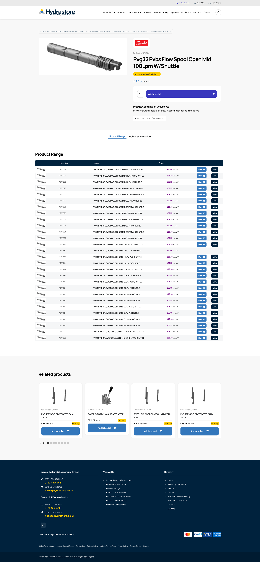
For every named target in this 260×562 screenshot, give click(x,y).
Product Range (117, 136)
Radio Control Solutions (116, 492)
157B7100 (62, 257)
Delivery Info (80, 546)
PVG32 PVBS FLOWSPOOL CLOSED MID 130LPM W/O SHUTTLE (118, 338)
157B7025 (62, 225)
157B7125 (62, 313)
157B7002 (62, 207)
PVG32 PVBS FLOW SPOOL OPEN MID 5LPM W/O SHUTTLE (117, 306)
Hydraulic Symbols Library (179, 496)
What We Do (134, 12)
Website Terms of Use (108, 546)
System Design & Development (119, 480)
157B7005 (62, 219)
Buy (200, 169)
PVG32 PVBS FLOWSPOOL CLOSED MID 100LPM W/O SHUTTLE (118, 331)
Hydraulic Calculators (181, 12)
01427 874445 (184, 3)
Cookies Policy (135, 546)
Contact (207, 12)
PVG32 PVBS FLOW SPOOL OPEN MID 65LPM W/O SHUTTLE (117, 319)
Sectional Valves (97, 31)
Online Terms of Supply (65, 546)
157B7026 (62, 188)
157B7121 (62, 288)
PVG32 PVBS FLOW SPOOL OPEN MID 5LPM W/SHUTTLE (116, 313)
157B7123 (62, 325)
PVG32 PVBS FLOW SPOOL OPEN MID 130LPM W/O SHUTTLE (117, 269)
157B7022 (62, 213)
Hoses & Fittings (113, 488)
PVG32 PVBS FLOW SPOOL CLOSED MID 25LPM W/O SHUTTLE (118, 194)
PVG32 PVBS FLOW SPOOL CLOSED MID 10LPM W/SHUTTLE (117, 182)
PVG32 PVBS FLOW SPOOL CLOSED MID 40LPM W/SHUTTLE (117, 213)
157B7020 (62, 182)
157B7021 (62, 200)
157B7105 (62, 307)
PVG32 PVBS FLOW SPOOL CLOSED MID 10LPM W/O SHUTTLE (118, 176)
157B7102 (62, 294)
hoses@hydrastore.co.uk (59, 514)
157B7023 (62, 238)
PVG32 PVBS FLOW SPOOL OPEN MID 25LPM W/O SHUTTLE (117, 281)
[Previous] (40, 443)
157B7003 (62, 232)
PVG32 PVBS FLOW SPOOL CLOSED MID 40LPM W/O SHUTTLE (118, 207)
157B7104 (62, 244)
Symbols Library (160, 12)
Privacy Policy (123, 546)
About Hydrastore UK (177, 484)
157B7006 (62, 338)
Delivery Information (140, 136)
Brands (147, 12)
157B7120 (62, 263)
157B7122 (62, 300)
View (215, 169)
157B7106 (62, 269)
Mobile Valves (84, 31)
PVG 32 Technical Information (147, 118)
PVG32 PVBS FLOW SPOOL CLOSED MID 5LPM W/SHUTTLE (117, 225)
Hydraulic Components (113, 12)
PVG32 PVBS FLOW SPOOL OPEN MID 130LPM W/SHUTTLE (117, 275)
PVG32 (108, 31)
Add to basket (154, 93)
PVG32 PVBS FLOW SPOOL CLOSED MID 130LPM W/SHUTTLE (118, 188)
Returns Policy (92, 546)
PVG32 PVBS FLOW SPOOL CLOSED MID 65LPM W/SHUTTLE (117, 238)
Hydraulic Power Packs (116, 484)
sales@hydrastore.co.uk (59, 489)
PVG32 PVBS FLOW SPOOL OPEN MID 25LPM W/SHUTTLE (116, 288)
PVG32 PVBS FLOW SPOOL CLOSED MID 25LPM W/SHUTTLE (117, 200)
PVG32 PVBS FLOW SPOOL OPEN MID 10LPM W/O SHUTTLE (117, 257)
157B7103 (62, 319)
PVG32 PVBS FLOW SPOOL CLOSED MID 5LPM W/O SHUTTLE (118, 219)
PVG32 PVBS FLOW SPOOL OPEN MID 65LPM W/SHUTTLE (116, 325)
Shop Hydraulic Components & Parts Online (62, 31)
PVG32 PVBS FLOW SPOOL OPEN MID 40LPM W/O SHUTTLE (117, 294)
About (196, 12)
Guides (171, 492)
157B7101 (62, 282)
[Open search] (218, 12)
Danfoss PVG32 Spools (121, 31)
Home (42, 31)
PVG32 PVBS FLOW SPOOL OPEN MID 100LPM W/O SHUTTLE (118, 244)
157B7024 (62, 169)
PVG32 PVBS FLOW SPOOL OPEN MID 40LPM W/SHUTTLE (116, 300)
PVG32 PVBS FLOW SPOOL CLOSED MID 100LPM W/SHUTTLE (118, 169)
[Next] (43, 443)
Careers (171, 508)
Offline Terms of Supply (47, 546)
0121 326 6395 (54, 506)
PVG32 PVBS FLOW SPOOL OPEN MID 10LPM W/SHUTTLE (116, 263)
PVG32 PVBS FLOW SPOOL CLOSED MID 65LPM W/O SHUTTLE (118, 232)
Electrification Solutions (116, 500)
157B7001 (62, 194)
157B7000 (62, 176)
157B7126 (62, 275)
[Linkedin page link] (43, 525)
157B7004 (62, 332)
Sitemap (146, 546)
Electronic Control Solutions (118, 496)
